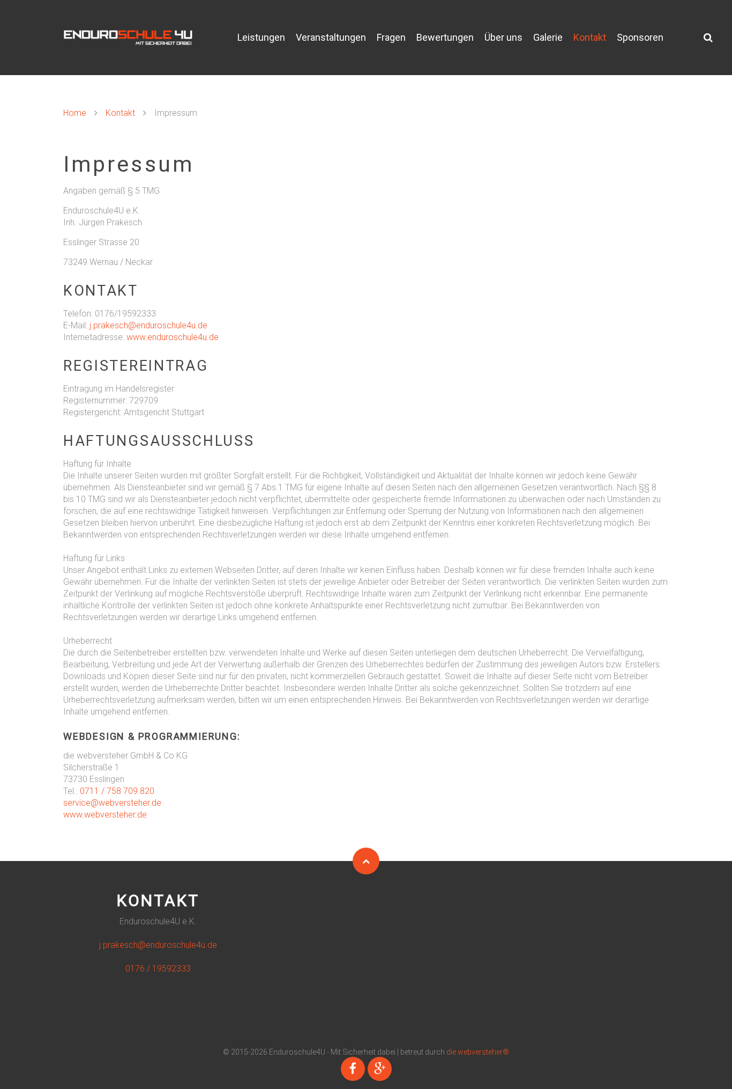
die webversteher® (477, 1052)
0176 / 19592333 (158, 968)
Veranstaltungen (331, 37)
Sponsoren (640, 37)
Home (74, 113)
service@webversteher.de (112, 803)
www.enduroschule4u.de (172, 337)
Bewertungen (445, 37)
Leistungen (261, 37)
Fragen (391, 37)
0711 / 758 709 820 (117, 791)
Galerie (548, 37)
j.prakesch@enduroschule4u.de (148, 325)
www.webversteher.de (105, 815)
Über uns (503, 37)
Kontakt (589, 37)
